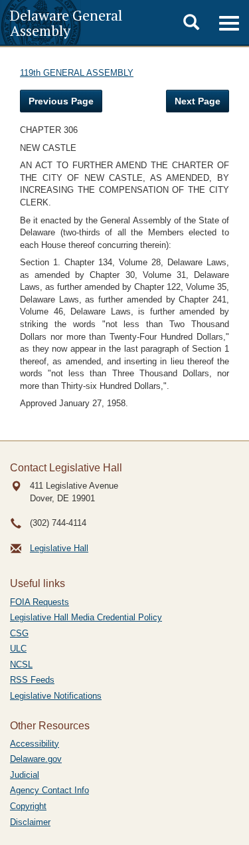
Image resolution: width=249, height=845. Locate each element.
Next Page (197, 101)
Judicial (24, 775)
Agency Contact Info (49, 790)
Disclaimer (30, 822)
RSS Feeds (32, 680)
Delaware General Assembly (66, 22)
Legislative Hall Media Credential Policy (86, 617)
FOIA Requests (39, 602)
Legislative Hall (59, 548)
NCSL (21, 664)
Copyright (28, 806)
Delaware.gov (36, 759)
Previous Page (61, 101)
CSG (19, 633)
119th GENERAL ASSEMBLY (76, 73)
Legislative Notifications (56, 696)
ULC (18, 649)
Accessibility (34, 744)
